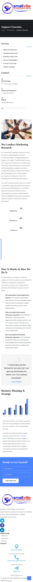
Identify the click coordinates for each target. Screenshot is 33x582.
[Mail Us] (2, 98)
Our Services (10, 30)
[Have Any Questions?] (2, 88)
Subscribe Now (10, 480)
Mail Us (3, 100)
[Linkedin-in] (2, 530)
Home (3, 30)
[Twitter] (2, 520)
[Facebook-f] (2, 525)
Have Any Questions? (8, 90)
